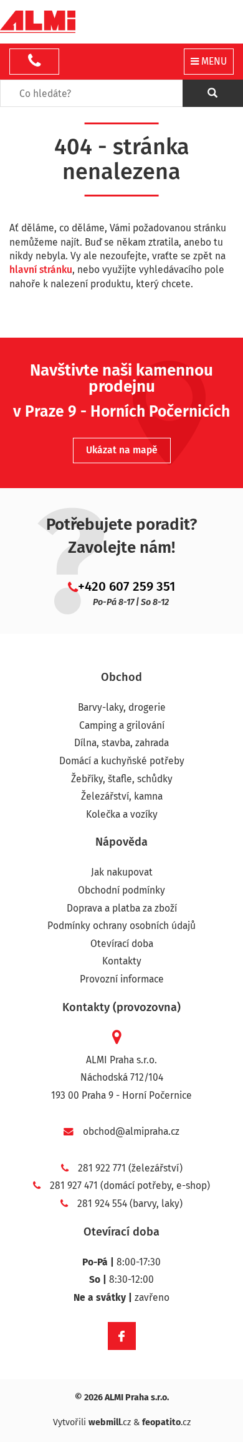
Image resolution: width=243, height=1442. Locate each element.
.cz (109, 1422)
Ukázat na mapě (122, 450)
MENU (213, 61)
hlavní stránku (40, 269)
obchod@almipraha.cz (131, 1131)
